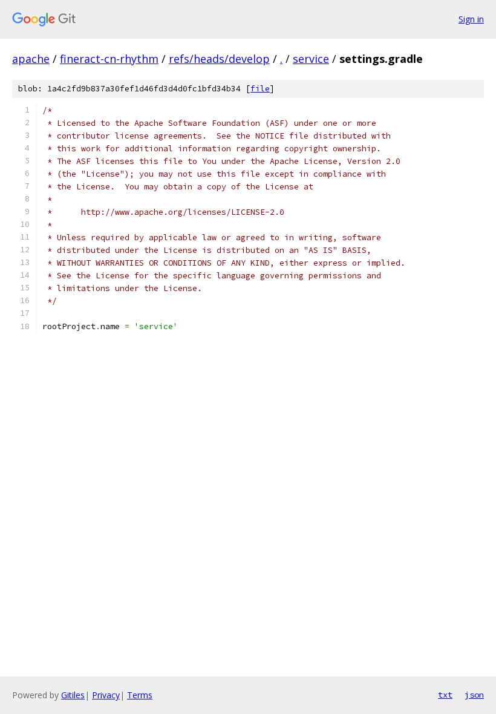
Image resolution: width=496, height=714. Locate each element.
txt (445, 694)
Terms (139, 695)
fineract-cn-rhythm (109, 58)
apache (31, 58)
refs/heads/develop (219, 58)
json (474, 694)
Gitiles (73, 695)
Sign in (471, 19)
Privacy (106, 695)
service (311, 58)
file (260, 89)
